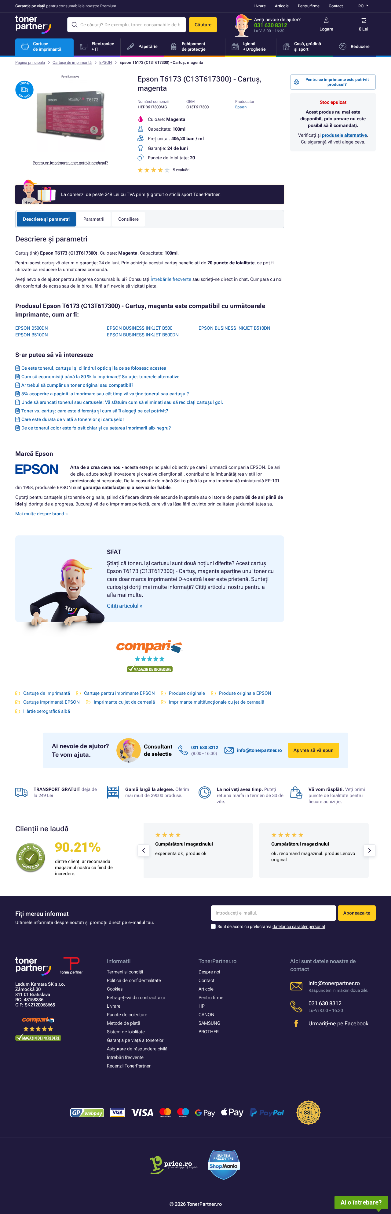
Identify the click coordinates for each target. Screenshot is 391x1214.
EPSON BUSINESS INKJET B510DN (234, 328)
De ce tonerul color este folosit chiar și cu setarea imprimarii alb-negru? (96, 428)
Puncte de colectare (127, 1014)
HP (202, 1006)
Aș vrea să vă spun (314, 750)
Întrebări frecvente (125, 1057)
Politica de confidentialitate (134, 980)
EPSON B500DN (31, 328)
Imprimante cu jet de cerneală (124, 702)
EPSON (105, 62)
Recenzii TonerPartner (129, 1066)
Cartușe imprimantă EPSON (51, 702)
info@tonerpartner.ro (259, 750)
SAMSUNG (209, 1023)
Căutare (203, 24)
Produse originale (187, 693)
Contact (336, 6)
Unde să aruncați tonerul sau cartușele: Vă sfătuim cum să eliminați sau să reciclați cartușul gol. (122, 402)
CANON (206, 1014)
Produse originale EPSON (245, 693)
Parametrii (93, 219)
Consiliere (128, 219)
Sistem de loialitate (126, 1032)
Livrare (260, 6)
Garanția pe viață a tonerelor (135, 1040)
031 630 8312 (270, 25)
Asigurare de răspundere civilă (137, 1049)
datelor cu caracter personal (298, 926)
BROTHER (209, 1032)
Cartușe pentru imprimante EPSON (119, 693)
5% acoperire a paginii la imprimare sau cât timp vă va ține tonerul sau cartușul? (105, 394)
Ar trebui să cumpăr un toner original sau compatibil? (77, 385)
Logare (326, 29)
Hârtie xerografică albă (46, 711)
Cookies (114, 989)
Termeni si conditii (125, 972)
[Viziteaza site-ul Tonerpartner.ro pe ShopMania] (224, 1166)
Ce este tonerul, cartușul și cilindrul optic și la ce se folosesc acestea (93, 368)
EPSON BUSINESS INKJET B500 (139, 328)
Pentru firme (309, 6)
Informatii (119, 961)
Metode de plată (123, 1023)
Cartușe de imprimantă (72, 62)
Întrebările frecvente (171, 279)
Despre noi (209, 972)
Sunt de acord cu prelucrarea (271, 926)
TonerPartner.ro (217, 961)
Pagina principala (30, 62)
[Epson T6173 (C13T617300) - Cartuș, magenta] (70, 151)
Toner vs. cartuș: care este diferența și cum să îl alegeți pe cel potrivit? (94, 411)
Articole (282, 6)
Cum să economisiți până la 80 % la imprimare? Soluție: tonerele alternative (100, 376)
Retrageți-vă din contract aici (136, 997)
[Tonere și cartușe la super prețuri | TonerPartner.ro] (33, 25)
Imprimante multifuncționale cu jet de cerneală (216, 702)
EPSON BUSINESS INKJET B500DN (143, 335)
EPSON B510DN (31, 335)
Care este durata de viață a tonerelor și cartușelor (72, 419)
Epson (241, 107)
